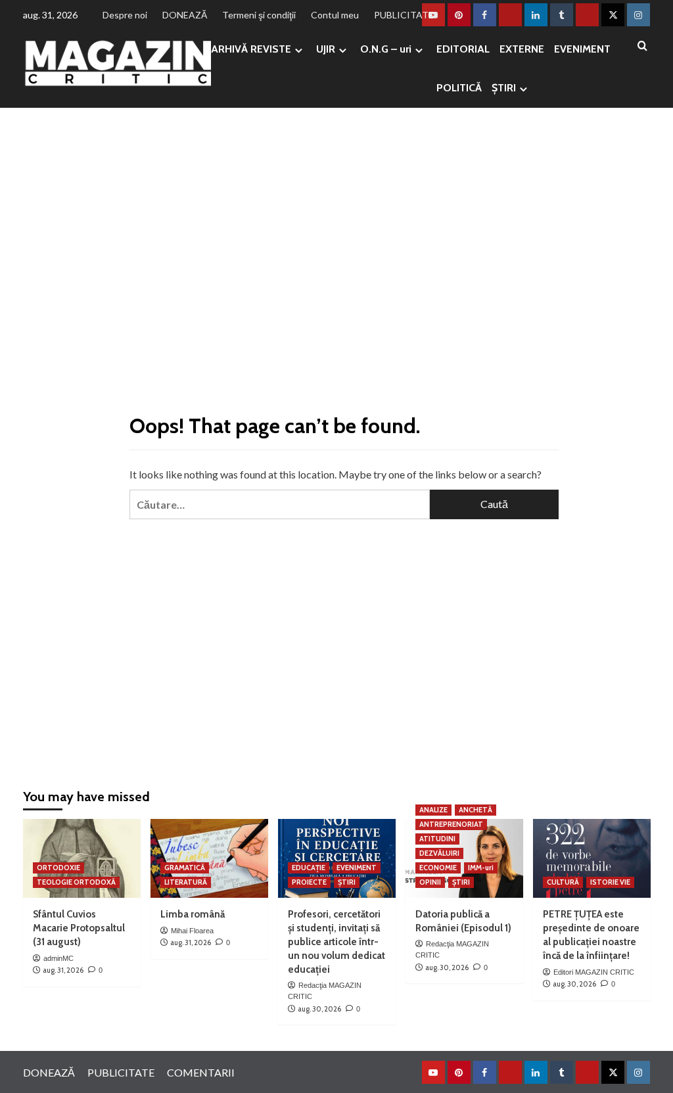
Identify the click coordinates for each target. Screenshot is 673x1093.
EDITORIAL (463, 49)
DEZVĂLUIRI (439, 853)
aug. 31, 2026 (63, 970)
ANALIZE (433, 809)
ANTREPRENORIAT (451, 824)
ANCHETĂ (475, 809)
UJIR (325, 49)
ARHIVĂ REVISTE (251, 49)
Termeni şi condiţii (259, 14)
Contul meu (335, 14)
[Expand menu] (298, 50)
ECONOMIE (438, 867)
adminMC (58, 958)
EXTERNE (521, 49)
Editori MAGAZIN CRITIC (593, 972)
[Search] (642, 46)
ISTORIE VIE (610, 882)
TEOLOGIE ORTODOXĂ (76, 882)
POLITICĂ (459, 87)
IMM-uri (481, 867)
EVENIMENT (582, 49)
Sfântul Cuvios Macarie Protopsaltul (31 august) (79, 928)
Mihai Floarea (192, 931)
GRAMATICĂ (184, 867)
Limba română (192, 914)
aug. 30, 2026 (319, 1008)
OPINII (430, 882)
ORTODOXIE (58, 867)
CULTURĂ (563, 882)
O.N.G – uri (385, 49)
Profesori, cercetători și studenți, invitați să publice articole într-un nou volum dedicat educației (336, 941)
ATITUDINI (437, 838)
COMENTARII (201, 1072)
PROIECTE (309, 882)
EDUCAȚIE (308, 867)
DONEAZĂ (184, 14)
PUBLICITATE (404, 14)
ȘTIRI (504, 87)
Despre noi (125, 14)
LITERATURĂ (185, 882)
